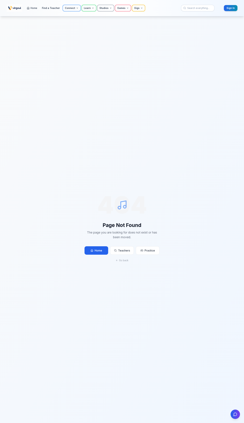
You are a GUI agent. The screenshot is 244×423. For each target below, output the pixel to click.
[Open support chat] (235, 414)
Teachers (124, 250)
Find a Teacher (51, 8)
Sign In (231, 8)
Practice (150, 250)
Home (98, 250)
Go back (123, 260)
